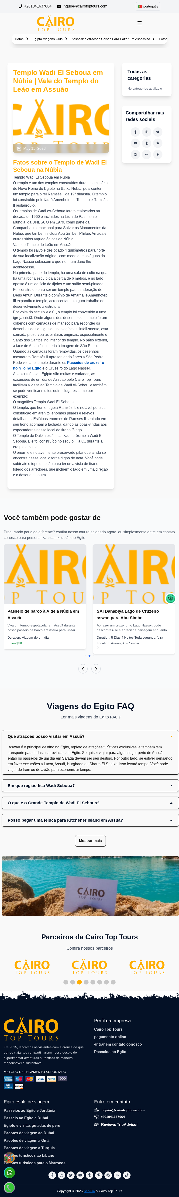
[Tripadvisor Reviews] (170, 598)
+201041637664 (38, 6)
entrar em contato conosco (118, 1044)
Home (19, 39)
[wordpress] (135, 154)
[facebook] (135, 132)
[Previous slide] (83, 669)
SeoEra (89, 1191)
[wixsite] (146, 154)
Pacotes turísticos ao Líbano (29, 1155)
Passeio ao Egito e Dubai (26, 1118)
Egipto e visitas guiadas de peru (32, 1125)
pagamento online (110, 1037)
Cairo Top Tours (108, 1029)
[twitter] (157, 132)
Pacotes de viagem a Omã (26, 1140)
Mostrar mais (90, 841)
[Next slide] (96, 669)
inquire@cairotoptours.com (85, 6)
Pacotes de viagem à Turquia (29, 1148)
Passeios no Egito (110, 1052)
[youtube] (135, 143)
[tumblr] (146, 143)
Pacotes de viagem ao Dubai (29, 1133)
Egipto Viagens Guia (48, 39)
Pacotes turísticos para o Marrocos (34, 1163)
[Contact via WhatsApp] (9, 1172)
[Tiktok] (157, 154)
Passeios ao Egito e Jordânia (29, 1111)
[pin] (157, 143)
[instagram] (146, 132)
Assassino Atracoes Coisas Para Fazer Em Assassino (111, 39)
